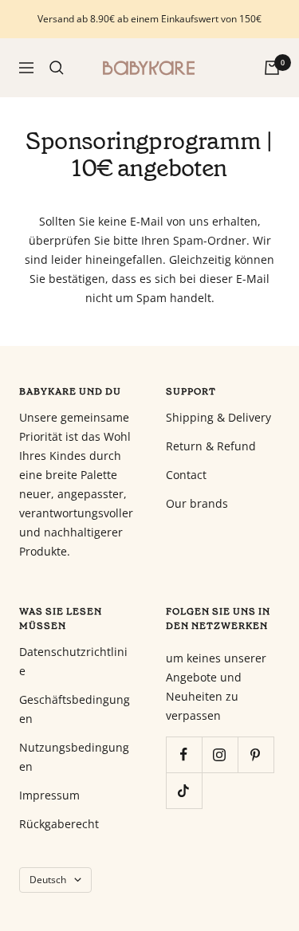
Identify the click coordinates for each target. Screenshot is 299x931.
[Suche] (56, 68)
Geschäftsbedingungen (74, 709)
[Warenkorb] (272, 68)
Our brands (197, 503)
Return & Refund (211, 446)
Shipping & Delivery (218, 417)
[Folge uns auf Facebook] (184, 754)
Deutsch (48, 879)
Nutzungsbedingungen (74, 757)
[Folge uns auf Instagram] (220, 754)
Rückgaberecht (59, 823)
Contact (186, 474)
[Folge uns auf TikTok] (184, 790)
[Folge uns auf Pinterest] (255, 754)
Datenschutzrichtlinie (73, 661)
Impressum (49, 795)
